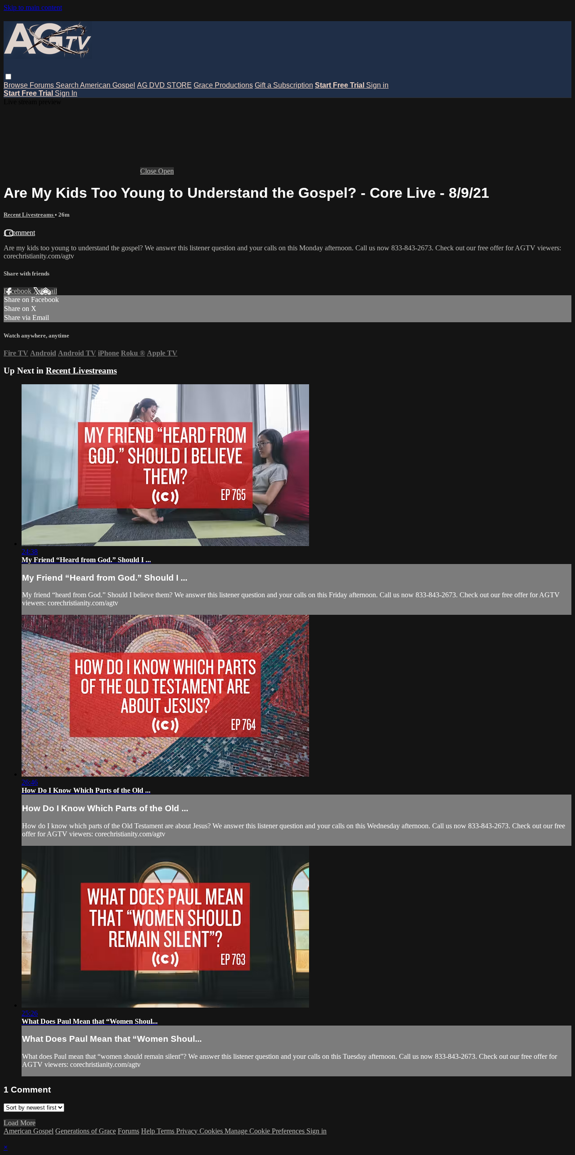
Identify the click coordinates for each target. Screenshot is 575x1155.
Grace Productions (223, 85)
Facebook (18, 291)
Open (166, 171)
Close (149, 171)
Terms (166, 1131)
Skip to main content (33, 7)
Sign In (66, 93)
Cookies (212, 1131)
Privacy (187, 1131)
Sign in (377, 85)
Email (48, 291)
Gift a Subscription (284, 85)
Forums (43, 85)
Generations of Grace (85, 1131)
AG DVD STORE (164, 85)
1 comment (19, 232)
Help (149, 1131)
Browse (17, 85)
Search (68, 85)
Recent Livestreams (29, 214)
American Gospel (107, 85)
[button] (8, 77)
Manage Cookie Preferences (265, 1131)
